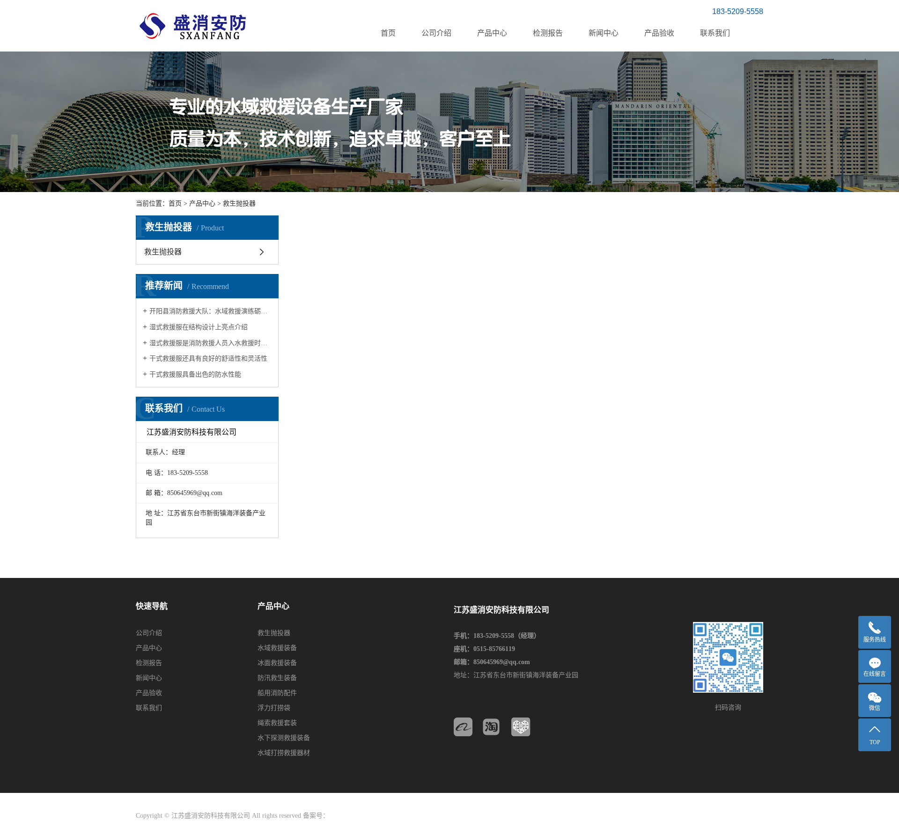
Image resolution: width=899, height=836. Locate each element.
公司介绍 (436, 33)
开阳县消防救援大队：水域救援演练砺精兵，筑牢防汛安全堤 (210, 311)
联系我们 (715, 33)
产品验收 (659, 33)
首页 (388, 33)
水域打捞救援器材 (284, 752)
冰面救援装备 (277, 662)
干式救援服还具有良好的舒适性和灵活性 (208, 358)
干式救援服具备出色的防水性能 (195, 374)
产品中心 (492, 33)
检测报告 (548, 33)
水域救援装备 (277, 647)
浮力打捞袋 (274, 707)
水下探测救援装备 (284, 737)
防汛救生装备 (277, 677)
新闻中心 (604, 33)
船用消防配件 (277, 692)
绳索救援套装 (277, 722)
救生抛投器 (239, 203)
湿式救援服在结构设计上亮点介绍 (198, 327)
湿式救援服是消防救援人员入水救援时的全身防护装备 (210, 343)
